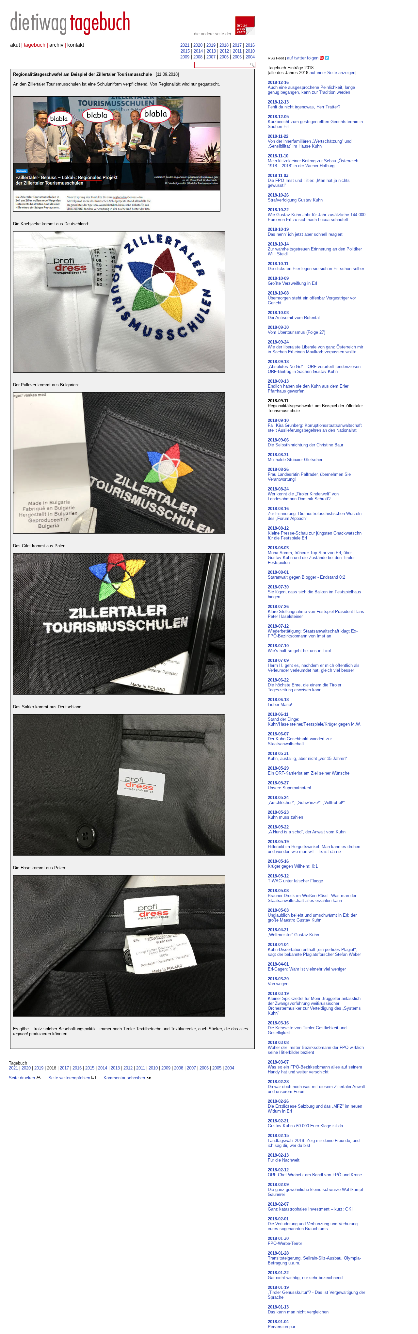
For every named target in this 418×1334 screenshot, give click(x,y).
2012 (224, 51)
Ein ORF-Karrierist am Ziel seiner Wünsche (308, 771)
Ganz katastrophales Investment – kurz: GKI (310, 1207)
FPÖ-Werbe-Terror (285, 1241)
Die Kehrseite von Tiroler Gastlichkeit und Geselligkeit (307, 1028)
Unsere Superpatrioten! (289, 785)
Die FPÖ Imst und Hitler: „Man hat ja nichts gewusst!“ (309, 180)
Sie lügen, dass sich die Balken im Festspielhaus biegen (314, 592)
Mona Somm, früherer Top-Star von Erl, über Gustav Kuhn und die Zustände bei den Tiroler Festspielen (311, 555)
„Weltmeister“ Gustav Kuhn (293, 932)
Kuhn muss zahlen (285, 815)
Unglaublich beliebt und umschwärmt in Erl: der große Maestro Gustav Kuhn (312, 915)
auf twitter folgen (302, 58)
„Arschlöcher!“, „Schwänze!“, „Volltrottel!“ (306, 800)
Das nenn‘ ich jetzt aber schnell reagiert (305, 232)
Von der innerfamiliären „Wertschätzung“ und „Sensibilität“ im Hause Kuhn (309, 141)
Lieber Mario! (280, 702)
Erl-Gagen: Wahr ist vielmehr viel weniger (307, 967)
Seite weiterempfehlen (69, 1077)
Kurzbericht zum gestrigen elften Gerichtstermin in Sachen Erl (315, 121)
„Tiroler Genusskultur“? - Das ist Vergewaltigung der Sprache (316, 1292)
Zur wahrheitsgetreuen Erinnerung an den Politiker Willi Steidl (315, 249)
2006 (224, 57)
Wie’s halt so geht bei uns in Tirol (299, 648)
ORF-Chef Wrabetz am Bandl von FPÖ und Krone (315, 1172)
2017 (237, 45)
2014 (198, 51)
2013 (211, 51)
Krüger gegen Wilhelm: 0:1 (293, 864)
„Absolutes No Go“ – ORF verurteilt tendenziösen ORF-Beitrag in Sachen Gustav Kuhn (314, 366)
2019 (211, 45)
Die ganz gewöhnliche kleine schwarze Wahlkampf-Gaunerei (316, 1189)
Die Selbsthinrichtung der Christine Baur (305, 442)
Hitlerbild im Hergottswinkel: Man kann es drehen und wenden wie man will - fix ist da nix (314, 846)
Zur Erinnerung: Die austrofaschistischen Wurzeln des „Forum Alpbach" (315, 513)
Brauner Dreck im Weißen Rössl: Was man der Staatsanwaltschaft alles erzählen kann (312, 895)
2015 (185, 51)
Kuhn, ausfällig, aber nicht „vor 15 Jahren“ (307, 756)
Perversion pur (281, 1324)
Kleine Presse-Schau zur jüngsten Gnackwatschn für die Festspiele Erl (315, 533)
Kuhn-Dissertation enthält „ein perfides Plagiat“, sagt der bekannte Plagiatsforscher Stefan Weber (314, 949)
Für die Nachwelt (283, 1158)
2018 (224, 45)
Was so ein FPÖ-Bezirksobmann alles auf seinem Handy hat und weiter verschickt (315, 1067)
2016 (250, 45)
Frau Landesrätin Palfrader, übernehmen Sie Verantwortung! (309, 474)
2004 (250, 57)
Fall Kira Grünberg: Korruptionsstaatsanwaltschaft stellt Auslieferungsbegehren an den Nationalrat (315, 425)
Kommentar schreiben (125, 1077)
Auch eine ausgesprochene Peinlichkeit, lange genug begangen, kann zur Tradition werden (311, 87)
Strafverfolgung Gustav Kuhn (295, 197)
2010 (250, 51)
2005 (237, 57)
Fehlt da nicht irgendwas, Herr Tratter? (304, 104)
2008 (197, 57)
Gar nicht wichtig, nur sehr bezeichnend (305, 1275)
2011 (237, 51)
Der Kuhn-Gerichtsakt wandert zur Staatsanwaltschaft (300, 738)
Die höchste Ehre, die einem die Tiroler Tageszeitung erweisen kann (304, 685)
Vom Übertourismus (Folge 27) (296, 330)
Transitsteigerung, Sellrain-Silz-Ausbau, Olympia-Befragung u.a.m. (314, 1258)
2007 (211, 57)
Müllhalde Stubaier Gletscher (295, 457)
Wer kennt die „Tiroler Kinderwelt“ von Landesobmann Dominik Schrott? (303, 494)
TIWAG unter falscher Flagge (295, 878)
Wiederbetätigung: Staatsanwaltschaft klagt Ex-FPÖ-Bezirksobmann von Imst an (313, 631)
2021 (184, 45)
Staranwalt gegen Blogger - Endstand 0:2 (306, 575)
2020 (197, 45)
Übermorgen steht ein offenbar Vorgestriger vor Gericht (312, 298)
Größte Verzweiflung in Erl (292, 281)
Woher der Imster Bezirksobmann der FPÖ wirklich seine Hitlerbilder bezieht (316, 1047)
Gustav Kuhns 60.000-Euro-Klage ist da (305, 1123)
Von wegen (278, 981)
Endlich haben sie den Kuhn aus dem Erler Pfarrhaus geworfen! (308, 386)
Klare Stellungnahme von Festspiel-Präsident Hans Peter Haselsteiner (316, 611)
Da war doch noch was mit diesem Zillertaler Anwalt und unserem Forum (316, 1086)
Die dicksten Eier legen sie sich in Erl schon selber (316, 266)
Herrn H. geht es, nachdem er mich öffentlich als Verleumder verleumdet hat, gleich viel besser (314, 665)
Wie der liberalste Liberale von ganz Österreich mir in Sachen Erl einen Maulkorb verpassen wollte (315, 347)
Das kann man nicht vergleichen (298, 1309)
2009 (184, 57)
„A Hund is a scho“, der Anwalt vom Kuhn (307, 829)
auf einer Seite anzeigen (332, 72)
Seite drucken (22, 1077)
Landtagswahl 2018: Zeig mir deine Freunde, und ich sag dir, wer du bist (314, 1140)
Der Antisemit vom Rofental (294, 315)
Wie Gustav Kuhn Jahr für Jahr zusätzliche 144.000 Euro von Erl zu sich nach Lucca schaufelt (316, 214)
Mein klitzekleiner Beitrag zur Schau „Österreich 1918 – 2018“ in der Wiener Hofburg (313, 160)
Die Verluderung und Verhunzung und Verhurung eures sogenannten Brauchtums (313, 1223)
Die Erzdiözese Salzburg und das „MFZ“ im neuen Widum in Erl (315, 1106)
